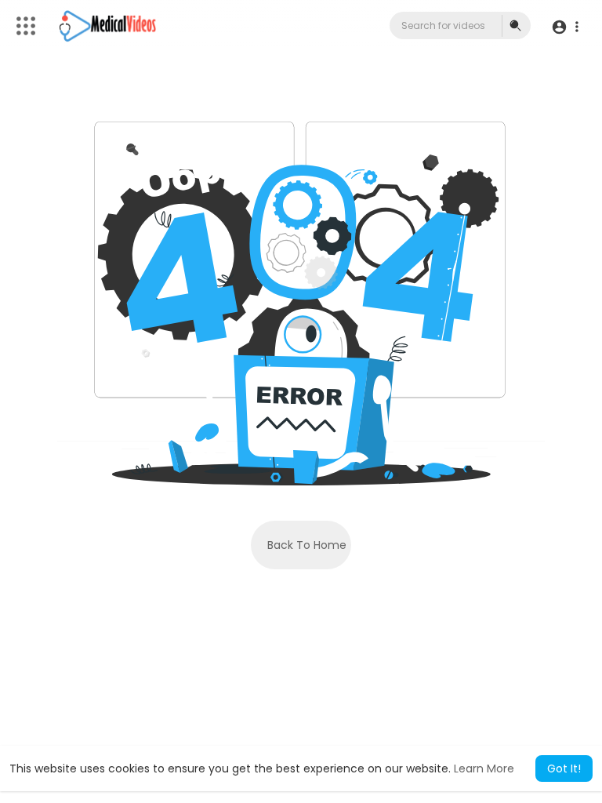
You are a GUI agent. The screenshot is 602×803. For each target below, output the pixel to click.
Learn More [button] (484, 768)
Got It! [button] (564, 768)
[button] (565, 26)
